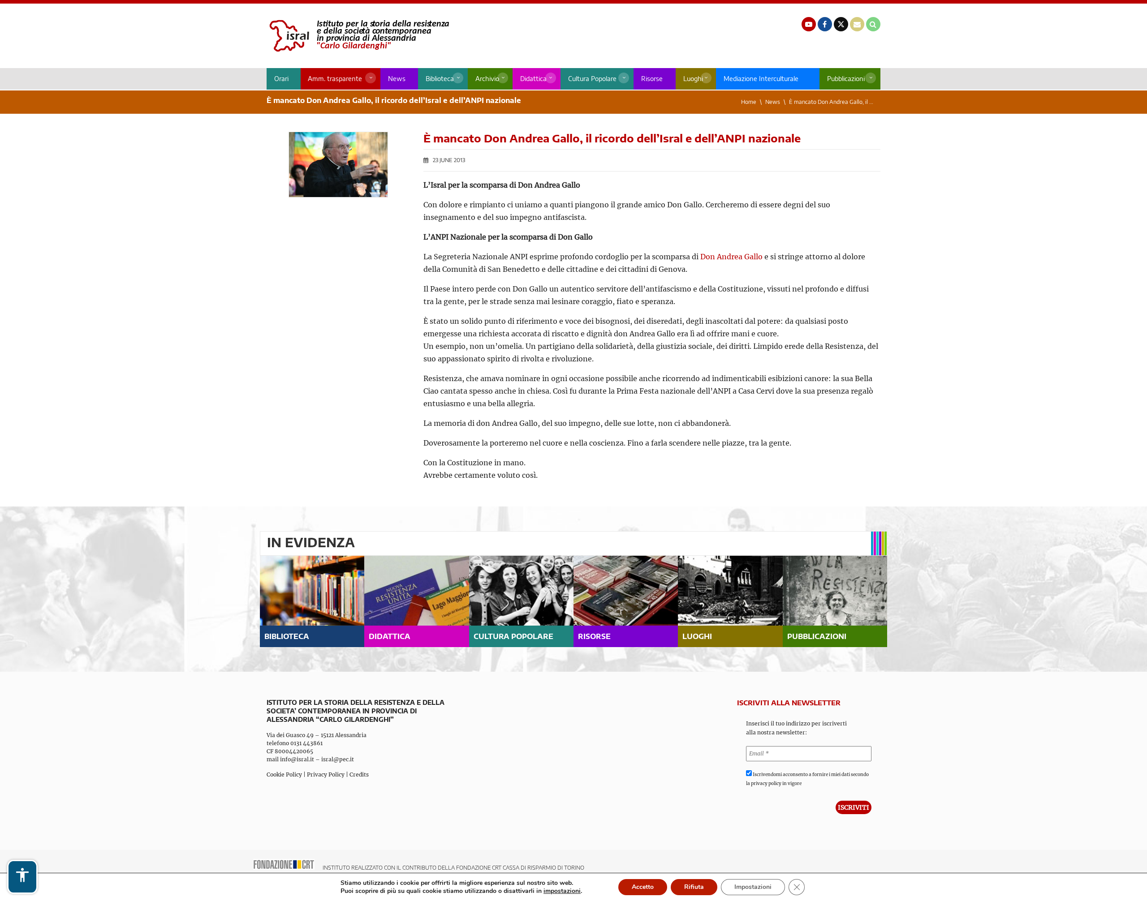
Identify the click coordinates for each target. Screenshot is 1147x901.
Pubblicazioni (846, 78)
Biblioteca (440, 78)
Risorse (652, 78)
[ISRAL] (358, 36)
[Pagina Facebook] (825, 24)
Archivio (487, 78)
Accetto (643, 887)
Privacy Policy (326, 774)
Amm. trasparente (335, 78)
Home (748, 102)
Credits (359, 774)
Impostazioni (753, 887)
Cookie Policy (284, 774)
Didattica (533, 78)
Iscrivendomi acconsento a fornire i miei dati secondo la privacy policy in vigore (807, 779)
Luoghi (693, 78)
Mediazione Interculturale (761, 78)
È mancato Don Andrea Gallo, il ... (831, 102)
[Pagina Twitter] (841, 24)
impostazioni (562, 891)
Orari (281, 78)
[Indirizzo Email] (857, 24)
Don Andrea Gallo (731, 256)
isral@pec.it (337, 759)
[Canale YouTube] (809, 24)
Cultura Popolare (592, 78)
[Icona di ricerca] (873, 24)
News (396, 78)
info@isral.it (297, 759)
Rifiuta (694, 887)
